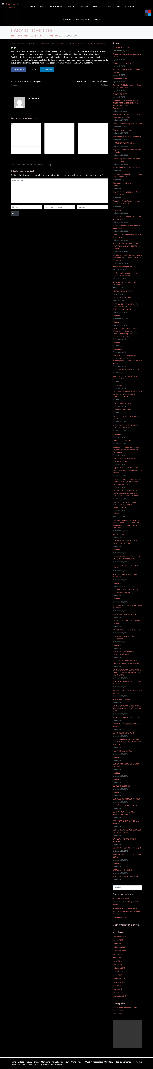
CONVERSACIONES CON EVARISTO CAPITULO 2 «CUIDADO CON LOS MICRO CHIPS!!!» (127, 672)
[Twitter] (149, 14)
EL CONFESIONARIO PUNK (123, 733)
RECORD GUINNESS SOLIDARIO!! (126, 370)
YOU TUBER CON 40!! (121, 699)
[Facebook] (146, 11)
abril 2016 (117, 986)
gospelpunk (45, 43)
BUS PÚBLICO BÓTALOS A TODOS (126, 799)
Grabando (117, 434)
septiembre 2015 (119, 996)
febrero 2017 (118, 971)
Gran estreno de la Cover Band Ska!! (127, 63)
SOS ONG (67, 19)
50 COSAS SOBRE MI (121, 786)
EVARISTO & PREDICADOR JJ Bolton (127, 717)
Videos (42, 6)
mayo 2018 (117, 961)
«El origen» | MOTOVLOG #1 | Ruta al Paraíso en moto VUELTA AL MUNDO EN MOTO (127, 257)
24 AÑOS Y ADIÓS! (120, 534)
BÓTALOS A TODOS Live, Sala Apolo (127, 848)
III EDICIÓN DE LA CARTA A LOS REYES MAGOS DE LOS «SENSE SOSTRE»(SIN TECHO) (125, 306)
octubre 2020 (118, 954)
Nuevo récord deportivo (122, 267)
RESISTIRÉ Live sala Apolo (123, 751)
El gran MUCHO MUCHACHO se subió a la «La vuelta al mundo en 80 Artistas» (127, 470)
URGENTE (117, 514)
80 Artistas (129, 6)
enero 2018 (117, 965)
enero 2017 (117, 975)
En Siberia (117, 210)
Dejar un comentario (99, 43)
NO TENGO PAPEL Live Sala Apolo (126, 630)
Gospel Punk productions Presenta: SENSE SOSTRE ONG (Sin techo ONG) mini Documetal (126, 481)
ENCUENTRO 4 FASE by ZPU (124, 614)
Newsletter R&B (82, 19)
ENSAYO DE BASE (120, 94)
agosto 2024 (118, 940)
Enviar (15, 213)
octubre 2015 (118, 993)
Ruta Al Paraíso (56, 6)
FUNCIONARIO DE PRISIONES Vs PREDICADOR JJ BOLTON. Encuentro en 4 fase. (127, 741)
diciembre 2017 (119, 968)
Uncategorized (119, 1014)
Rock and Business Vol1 (122, 47)
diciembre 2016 (119, 979)
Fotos (118, 6)
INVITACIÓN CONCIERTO (123, 291)
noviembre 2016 (119, 982)
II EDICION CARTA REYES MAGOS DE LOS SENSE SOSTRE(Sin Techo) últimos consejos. (127, 504)
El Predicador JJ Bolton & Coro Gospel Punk (72, 43)
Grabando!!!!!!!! (119, 349)
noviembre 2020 (119, 951)
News (95, 6)
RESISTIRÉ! (117, 385)
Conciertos (106, 6)
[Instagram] (146, 14)
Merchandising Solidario (78, 6)
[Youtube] (149, 11)
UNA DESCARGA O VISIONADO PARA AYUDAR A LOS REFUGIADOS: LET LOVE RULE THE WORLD (127, 394)
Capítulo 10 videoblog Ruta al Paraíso (127, 124)
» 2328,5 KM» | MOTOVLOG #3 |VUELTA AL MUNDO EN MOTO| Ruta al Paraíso (127, 246)
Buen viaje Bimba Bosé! (122, 410)
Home (32, 6)
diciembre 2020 (119, 947)
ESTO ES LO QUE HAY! (122, 403)
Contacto (97, 19)
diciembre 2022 (119, 943)
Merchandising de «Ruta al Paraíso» (127, 137)
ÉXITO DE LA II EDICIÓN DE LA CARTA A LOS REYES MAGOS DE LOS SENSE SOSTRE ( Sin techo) (126, 493)
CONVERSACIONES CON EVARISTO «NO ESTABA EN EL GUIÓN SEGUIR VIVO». (127, 708)
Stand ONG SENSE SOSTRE (124, 298)
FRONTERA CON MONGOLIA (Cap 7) (127, 168)
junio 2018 (117, 958)
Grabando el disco (120, 79)
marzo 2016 (117, 989)
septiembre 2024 (119, 936)
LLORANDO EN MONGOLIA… (124, 143)
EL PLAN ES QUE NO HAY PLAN (125, 876)
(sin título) (117, 316)
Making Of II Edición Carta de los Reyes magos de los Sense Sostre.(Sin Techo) (126, 449)
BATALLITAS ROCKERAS (122, 441)
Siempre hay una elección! (123, 130)
